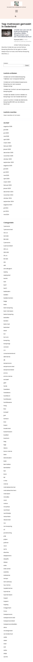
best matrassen (8, 311)
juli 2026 (6, 130)
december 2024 (8, 192)
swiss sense (7, 569)
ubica (5, 627)
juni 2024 (6, 211)
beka (5, 304)
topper (6, 598)
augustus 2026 (8, 126)
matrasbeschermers (10, 490)
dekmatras (7, 357)
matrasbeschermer (10, 487)
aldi (5, 265)
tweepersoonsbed (9, 621)
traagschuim (7, 608)
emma (6, 373)
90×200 (6, 259)
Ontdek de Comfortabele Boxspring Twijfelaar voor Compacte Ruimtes (14, 78)
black (5, 331)
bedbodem (7, 291)
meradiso (6, 497)
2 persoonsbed (8, 246)
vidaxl (5, 640)
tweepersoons (8, 614)
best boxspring (8, 308)
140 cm (6, 233)
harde (5, 386)
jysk (5, 415)
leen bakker (7, 464)
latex (5, 454)
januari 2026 (7, 149)
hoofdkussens (8, 402)
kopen (5, 425)
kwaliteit (6, 435)
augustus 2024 (8, 205)
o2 (4, 529)
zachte (6, 657)
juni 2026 (6, 133)
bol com (6, 337)
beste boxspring (8, 314)
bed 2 (5, 288)
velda (5, 637)
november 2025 (8, 156)
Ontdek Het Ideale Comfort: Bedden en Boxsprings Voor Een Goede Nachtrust (15, 96)
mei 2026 (6, 136)
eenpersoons (8, 363)
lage (5, 445)
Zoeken (6, 63)
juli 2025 (6, 169)
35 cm (5, 255)
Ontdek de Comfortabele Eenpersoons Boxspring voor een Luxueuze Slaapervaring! (15, 84)
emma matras (8, 376)
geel (5, 383)
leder (5, 461)
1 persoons (7, 226)
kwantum (6, 438)
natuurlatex (7, 516)
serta (5, 549)
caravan (6, 347)
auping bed (7, 275)
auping (6, 272)
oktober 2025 (8, 159)
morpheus (7, 507)
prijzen (6, 539)
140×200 (6, 236)
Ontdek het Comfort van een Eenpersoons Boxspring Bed (16, 90)
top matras (7, 585)
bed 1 (5, 285)
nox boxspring (8, 526)
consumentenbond (9, 353)
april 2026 (6, 139)
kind (5, 422)
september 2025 (9, 162)
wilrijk (5, 653)
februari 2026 (8, 146)
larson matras (8, 451)
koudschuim (7, 428)
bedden (6, 295)
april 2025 (6, 179)
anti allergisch (8, 269)
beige (5, 301)
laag (5, 441)
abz (5, 262)
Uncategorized (8, 631)
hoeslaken (7, 389)
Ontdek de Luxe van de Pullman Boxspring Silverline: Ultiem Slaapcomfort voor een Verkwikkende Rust (22, 33)
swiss (5, 565)
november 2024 (8, 195)
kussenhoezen (8, 432)
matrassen (7, 494)
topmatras (7, 591)
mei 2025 (6, 175)
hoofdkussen (7, 399)
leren (5, 474)
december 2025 (8, 152)
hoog (5, 406)
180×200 (6, 239)
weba (5, 650)
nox (5, 523)
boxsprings (7, 344)
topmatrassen (8, 595)
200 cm (6, 249)
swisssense (7, 575)
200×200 (6, 252)
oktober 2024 (8, 198)
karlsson (6, 419)
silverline (28, 41)
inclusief (6, 412)
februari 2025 (8, 185)
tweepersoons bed (9, 618)
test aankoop (8, 582)
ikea (5, 409)
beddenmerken (8, 298)
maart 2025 (7, 182)
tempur (6, 578)
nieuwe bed (7, 520)
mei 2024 (6, 214)
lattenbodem (8, 458)
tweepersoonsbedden (10, 624)
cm (5, 350)
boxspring (7, 340)
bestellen (6, 317)
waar (5, 644)
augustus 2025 (8, 165)
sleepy (6, 562)
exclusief (6, 379)
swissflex (6, 572)
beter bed (7, 324)
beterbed (6, 327)
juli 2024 (6, 208)
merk (5, 500)
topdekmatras (8, 588)
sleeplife (6, 559)
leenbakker (7, 467)
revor (5, 546)
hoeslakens (7, 392)
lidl (4, 477)
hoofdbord (7, 396)
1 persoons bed (8, 229)
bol (4, 334)
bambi (5, 278)
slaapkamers (7, 556)
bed (5, 282)
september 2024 (9, 201)
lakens (5, 448)
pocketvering (8, 533)
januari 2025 (7, 188)
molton (6, 503)
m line (5, 481)
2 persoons (7, 242)
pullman (23, 41)
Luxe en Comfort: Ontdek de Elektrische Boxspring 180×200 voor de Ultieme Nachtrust (15, 102)
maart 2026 (7, 143)
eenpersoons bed (9, 366)
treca (5, 611)
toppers (6, 601)
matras (6, 484)
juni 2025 (6, 172)
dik (4, 360)
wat (5, 647)
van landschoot (8, 634)
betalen (6, 321)
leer (5, 471)
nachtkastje (7, 513)
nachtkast (7, 510)
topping (6, 604)
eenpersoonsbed (9, 370)
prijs (5, 536)
